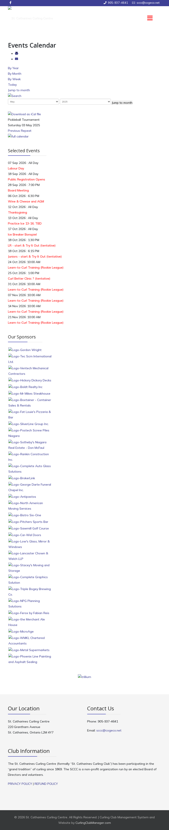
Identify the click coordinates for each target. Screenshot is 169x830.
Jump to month (19, 90)
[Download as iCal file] (24, 114)
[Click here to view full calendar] (18, 136)
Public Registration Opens (26, 179)
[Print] (16, 54)
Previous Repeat (19, 131)
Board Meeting (18, 190)
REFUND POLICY (46, 784)
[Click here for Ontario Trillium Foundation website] (84, 677)
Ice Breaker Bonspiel (22, 234)
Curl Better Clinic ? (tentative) (29, 278)
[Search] (14, 96)
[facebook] (10, 3)
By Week (14, 79)
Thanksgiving (17, 212)
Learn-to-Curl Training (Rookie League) (35, 267)
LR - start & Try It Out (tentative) (31, 245)
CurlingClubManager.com (93, 823)
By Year (13, 68)
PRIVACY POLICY (20, 784)
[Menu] (144, 18)
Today (12, 85)
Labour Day (16, 168)
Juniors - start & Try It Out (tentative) (35, 256)
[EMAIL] (16, 59)
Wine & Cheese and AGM (26, 201)
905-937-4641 (118, 2)
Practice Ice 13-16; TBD (25, 223)
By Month (14, 74)
